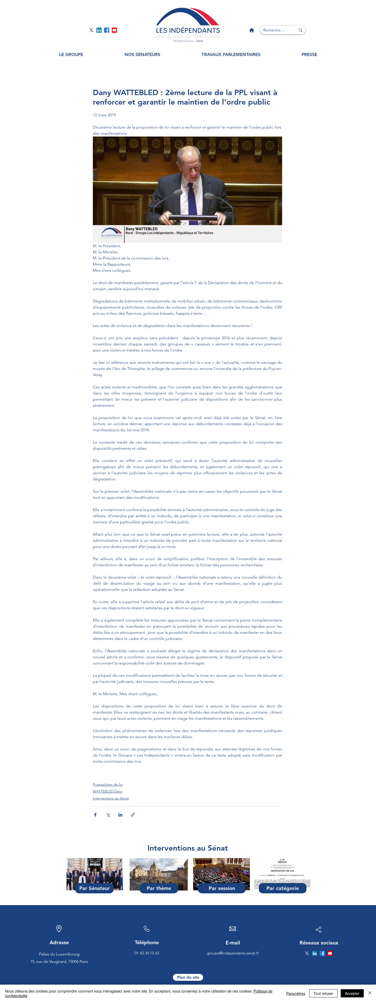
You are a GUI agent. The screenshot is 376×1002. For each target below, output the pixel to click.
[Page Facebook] (106, 30)
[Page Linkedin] (99, 30)
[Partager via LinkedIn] (120, 814)
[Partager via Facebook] (95, 814)
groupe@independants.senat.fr (233, 953)
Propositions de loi (108, 784)
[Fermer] (370, 993)
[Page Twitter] (91, 30)
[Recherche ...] (300, 30)
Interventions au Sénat (111, 798)
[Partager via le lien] (132, 814)
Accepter (352, 993)
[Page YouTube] (114, 30)
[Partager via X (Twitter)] (107, 814)
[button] (71, 54)
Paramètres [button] (295, 993)
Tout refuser (323, 993)
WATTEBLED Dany (107, 791)
